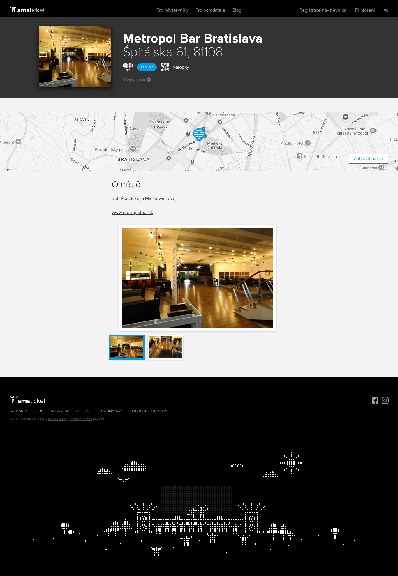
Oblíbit (147, 67)
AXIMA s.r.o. (57, 419)
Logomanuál (111, 411)
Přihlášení (365, 10)
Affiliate (84, 411)
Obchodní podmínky (148, 411)
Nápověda (60, 411)
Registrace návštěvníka (322, 10)
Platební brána (81, 419)
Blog (237, 10)
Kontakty (18, 411)
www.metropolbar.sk (132, 212)
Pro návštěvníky (172, 10)
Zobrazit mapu (368, 159)
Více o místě (134, 79)
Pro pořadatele (210, 10)
